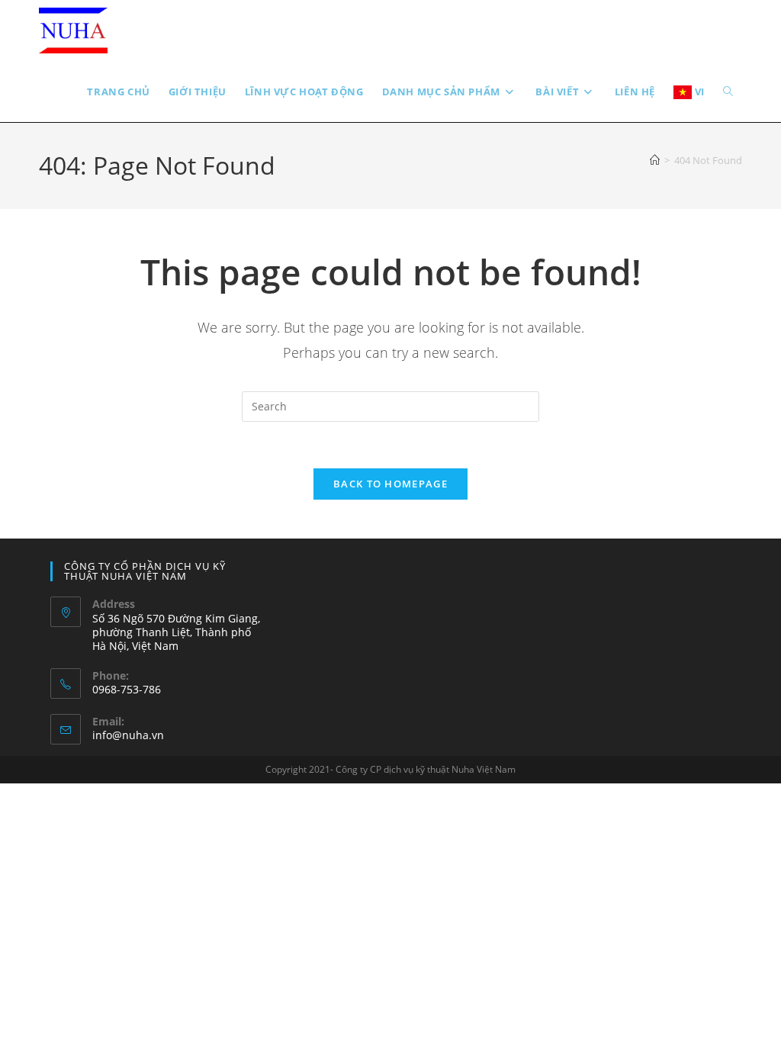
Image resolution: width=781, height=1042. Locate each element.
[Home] (655, 160)
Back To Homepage (390, 483)
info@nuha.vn (128, 735)
